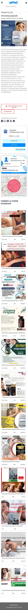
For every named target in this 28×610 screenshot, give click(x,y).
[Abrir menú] (2, 2)
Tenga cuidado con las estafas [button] (15, 106)
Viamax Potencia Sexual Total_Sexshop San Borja (12, 236)
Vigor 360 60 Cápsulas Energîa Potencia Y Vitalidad (12, 300)
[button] (3, 177)
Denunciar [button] (8, 111)
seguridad (14, 145)
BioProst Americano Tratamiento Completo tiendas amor (13, 365)
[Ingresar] (26, 2)
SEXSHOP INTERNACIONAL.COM (16, 131)
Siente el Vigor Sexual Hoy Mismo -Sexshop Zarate (12, 526)
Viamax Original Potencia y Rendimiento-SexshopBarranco (14, 268)
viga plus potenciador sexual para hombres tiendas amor (13, 429)
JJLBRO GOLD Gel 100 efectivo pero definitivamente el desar (14, 397)
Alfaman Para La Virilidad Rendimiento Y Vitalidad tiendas (14, 332)
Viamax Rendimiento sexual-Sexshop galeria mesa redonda (14, 590)
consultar (14, 140)
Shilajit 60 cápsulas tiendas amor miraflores (11, 461)
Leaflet (11, 195)
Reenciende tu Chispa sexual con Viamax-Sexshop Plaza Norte (15, 558)
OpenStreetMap (18, 195)
